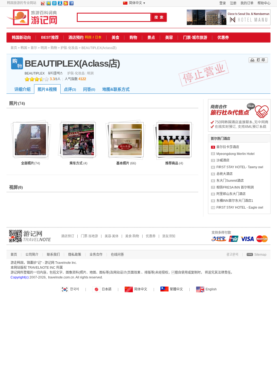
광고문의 (232, 254)
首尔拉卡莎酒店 (227, 147)
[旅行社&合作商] (239, 130)
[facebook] (71, 4)
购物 (133, 37)
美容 (169, 37)
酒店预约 (76, 37)
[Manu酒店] (229, 17)
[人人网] (59, 4)
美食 (115, 37)
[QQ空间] (48, 4)
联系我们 (53, 255)
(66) (126, 163)
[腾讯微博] (54, 4)
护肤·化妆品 (69, 48)
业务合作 (96, 255)
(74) (30, 163)
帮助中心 (264, 3)
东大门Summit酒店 (230, 181)
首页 (14, 48)
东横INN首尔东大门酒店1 (234, 201)
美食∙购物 (132, 236)
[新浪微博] (42, 4)
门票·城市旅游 (195, 37)
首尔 (34, 48)
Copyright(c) (20, 277)
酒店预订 (67, 236)
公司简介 (31, 255)
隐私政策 (74, 255)
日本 (98, 37)
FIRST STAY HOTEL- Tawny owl (239, 167)
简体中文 (140, 289)
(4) (78, 163)
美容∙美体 (111, 236)
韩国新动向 (21, 37)
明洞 (44, 48)
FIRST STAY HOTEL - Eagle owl (239, 207)
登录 (222, 3)
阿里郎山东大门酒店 (231, 194)
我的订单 (246, 3)
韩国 (88, 37)
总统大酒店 (224, 174)
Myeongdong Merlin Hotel (235, 154)
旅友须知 (168, 236)
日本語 (106, 289)
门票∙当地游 (89, 236)
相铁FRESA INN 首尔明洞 (235, 187)
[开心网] (65, 4)
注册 (233, 3)
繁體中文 (176, 289)
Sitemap (260, 254)
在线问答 (117, 255)
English (211, 289)
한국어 (74, 289)
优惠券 (223, 37)
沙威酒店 (222, 160)
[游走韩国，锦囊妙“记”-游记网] (31, 17)
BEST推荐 (50, 37)
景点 (151, 37)
